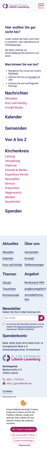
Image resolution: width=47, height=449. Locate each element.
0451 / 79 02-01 (15, 379)
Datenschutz (24, 445)
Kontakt (33, 77)
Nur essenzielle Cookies (23, 435)
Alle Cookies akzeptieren (23, 429)
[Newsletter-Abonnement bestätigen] (41, 318)
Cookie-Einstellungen (23, 440)
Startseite (13, 73)
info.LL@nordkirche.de (19, 383)
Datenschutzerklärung (26, 327)
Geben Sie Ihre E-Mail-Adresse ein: (22, 312)
